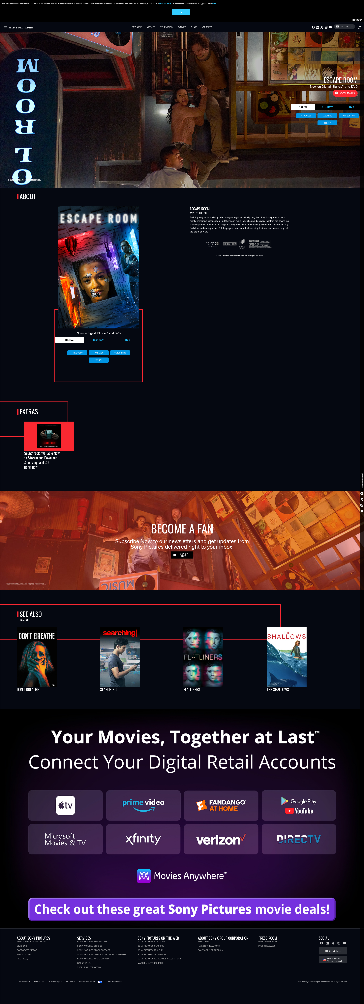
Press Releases (267, 945)
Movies (151, 27)
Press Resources (267, 941)
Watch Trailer (347, 93)
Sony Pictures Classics (151, 945)
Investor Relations (209, 945)
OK (181, 12)
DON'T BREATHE (28, 689)
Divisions (22, 945)
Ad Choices (70, 981)
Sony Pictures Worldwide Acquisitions (159, 958)
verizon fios (349, 116)
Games (182, 27)
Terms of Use (39, 981)
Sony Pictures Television (152, 954)
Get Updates (346, 26)
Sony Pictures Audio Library (93, 958)
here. (214, 3)
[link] (357, 19)
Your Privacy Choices (87, 981)
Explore (137, 27)
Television (166, 27)
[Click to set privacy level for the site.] (101, 981)
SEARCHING (108, 689)
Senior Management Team (31, 941)
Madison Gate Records (150, 963)
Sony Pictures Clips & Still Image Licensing (101, 954)
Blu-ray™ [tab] (327, 106)
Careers (207, 27)
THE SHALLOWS (278, 689)
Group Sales (84, 963)
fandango (327, 116)
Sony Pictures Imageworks (92, 941)
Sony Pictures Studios (89, 945)
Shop (194, 27)
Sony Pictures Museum (150, 950)
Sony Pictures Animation (152, 941)
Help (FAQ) (22, 958)
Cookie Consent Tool (114, 981)
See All (24, 620)
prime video (306, 116)
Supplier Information (89, 967)
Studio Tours (24, 954)
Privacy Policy (24, 981)
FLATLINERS (191, 689)
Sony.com (203, 941)
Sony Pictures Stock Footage (93, 950)
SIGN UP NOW (184, 555)
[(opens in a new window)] (182, 800)
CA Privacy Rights (55, 981)
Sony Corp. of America (210, 950)
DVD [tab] (351, 106)
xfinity (327, 123)
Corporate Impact (27, 950)
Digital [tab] (303, 106)
